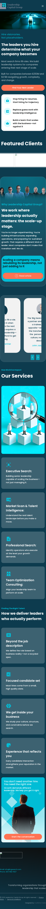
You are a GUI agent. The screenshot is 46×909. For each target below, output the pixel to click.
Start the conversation (23, 836)
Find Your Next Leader (23, 87)
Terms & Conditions (14, 899)
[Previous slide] (32, 357)
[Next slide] (38, 357)
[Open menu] (43, 6)
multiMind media (40, 903)
